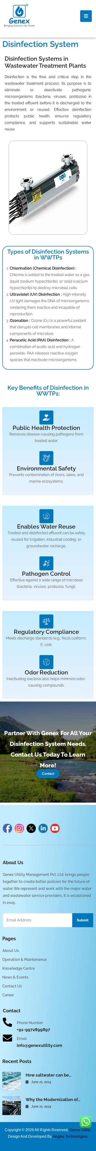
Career (8, 995)
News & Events (15, 977)
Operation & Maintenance (24, 959)
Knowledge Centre (18, 968)
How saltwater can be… (49, 1075)
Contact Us (12, 986)
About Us (10, 950)
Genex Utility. (80, 1130)
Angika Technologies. (70, 1136)
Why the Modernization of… (53, 1099)
